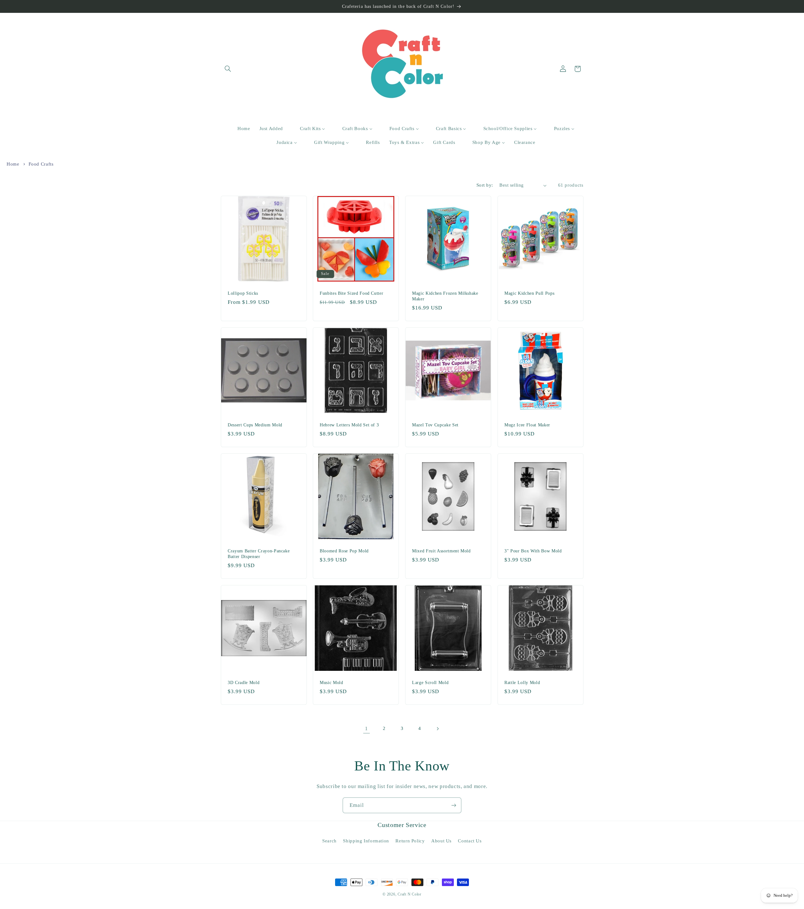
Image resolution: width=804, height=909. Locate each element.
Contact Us (469, 840)
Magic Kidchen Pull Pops (529, 293)
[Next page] (437, 728)
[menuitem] (240, 129)
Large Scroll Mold (430, 682)
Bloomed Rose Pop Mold (344, 550)
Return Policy (410, 840)
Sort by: (484, 185)
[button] (228, 69)
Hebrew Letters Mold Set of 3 (349, 424)
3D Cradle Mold (243, 682)
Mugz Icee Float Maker (527, 424)
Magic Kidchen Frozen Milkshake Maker (445, 296)
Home (13, 164)
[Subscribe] (454, 805)
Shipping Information (366, 840)
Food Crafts (41, 164)
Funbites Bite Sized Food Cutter (351, 293)
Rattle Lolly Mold (522, 682)
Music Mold (331, 682)
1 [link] (366, 728)
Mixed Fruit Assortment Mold (441, 550)
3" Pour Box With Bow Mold (533, 550)
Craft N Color (409, 894)
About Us (441, 840)
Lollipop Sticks (243, 293)
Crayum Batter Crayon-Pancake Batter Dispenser (259, 553)
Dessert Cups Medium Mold (255, 424)
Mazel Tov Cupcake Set (435, 424)
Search (329, 840)
